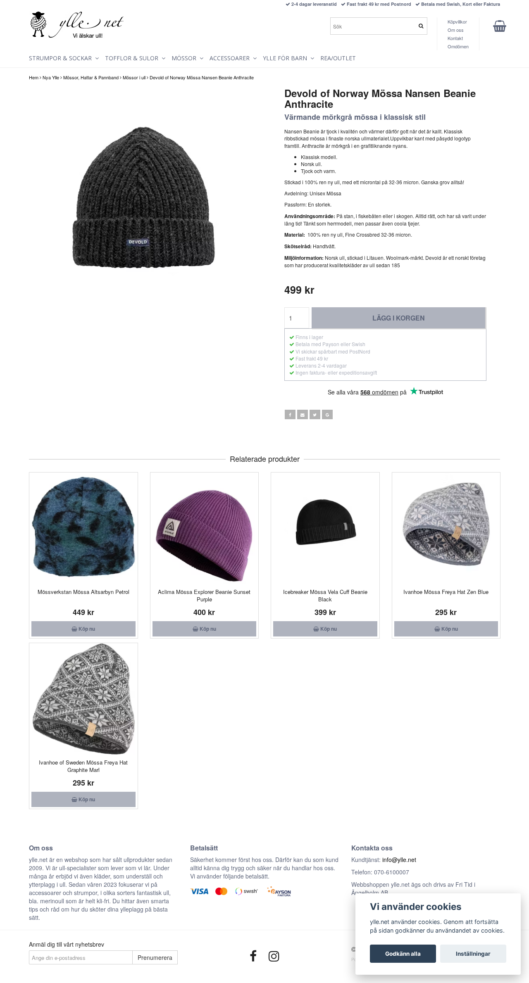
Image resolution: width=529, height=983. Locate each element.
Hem (33, 77)
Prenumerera (155, 957)
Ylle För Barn (286, 58)
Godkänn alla (403, 953)
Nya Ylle (51, 77)
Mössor (186, 58)
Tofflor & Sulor (133, 58)
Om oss (456, 29)
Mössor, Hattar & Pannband (91, 77)
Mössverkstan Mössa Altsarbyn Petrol (83, 592)
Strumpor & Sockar (62, 58)
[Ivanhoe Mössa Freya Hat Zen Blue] (446, 528)
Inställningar (473, 953)
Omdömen (458, 46)
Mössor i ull (134, 77)
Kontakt (455, 38)
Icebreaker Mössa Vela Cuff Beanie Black (325, 595)
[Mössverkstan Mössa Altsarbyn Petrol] (83, 528)
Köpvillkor (457, 21)
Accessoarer (231, 58)
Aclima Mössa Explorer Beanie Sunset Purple (204, 595)
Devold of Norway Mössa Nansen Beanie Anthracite (202, 77)
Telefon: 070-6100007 (380, 872)
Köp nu (86, 628)
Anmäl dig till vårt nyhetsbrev (66, 944)
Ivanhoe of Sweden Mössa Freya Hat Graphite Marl (83, 766)
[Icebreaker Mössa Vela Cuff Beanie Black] (325, 528)
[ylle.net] (77, 25)
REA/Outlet (338, 58)
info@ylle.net (399, 859)
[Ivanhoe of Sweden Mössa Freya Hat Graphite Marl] (83, 699)
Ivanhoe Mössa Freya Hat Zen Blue (445, 592)
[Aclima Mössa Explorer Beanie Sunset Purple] (204, 528)
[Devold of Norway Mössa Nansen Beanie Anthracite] (143, 202)
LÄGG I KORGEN (398, 318)
